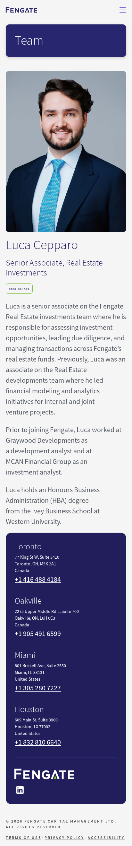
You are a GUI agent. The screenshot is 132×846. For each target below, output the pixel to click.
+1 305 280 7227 (38, 688)
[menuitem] (24, 838)
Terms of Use (23, 837)
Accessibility (106, 837)
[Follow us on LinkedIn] (20, 790)
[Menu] (123, 10)
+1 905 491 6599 (38, 633)
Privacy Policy (64, 837)
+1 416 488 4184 (38, 579)
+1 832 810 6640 (38, 742)
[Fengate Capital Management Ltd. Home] (21, 10)
